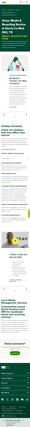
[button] (27, 2)
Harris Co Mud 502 (7, 12)
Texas (17, 10)
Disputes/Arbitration (7, 410)
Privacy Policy (9, 425)
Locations (11, 10)
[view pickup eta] (21, 2)
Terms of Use (22, 407)
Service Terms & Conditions (9, 408)
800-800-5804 (6, 182)
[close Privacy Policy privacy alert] (23, 420)
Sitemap (4, 407)
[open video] (15, 241)
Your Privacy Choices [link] (10, 416)
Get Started (15, 353)
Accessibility (18, 410)
